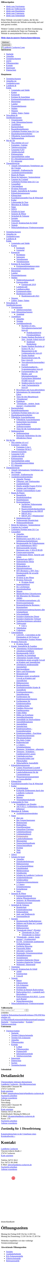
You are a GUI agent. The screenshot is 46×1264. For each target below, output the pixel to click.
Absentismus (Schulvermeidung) (29, 648)
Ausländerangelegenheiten (22, 172)
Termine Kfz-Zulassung (20, 1038)
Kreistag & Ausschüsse (20, 97)
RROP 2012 (26, 513)
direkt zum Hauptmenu (15, 11)
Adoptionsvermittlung (25, 651)
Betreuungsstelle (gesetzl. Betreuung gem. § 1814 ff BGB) (29, 549)
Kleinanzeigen (17, 154)
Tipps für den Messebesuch (27, 397)
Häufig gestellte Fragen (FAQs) (29, 486)
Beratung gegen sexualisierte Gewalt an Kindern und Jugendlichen (27, 678)
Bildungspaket (22, 925)
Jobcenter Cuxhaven (24, 951)
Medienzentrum (22, 871)
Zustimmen (6, 45)
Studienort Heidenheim (31, 343)
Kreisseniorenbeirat (24, 896)
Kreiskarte (20, 248)
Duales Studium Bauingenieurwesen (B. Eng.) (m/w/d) (31, 357)
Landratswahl (21, 287)
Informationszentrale (24, 1054)
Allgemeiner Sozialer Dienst (27, 658)
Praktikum (20, 401)
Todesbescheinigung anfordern (28, 621)
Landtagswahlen (23, 289)
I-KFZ (8, 61)
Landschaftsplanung (24, 838)
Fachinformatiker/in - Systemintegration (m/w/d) (32, 368)
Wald (18, 852)
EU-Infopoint (16, 161)
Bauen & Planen (18, 175)
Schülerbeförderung (24, 877)
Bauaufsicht (21, 495)
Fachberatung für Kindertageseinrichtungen (26, 698)
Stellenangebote (17, 138)
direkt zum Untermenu (15, 13)
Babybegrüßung (22, 669)
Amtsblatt (20, 314)
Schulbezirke (21, 873)
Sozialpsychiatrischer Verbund (28, 619)
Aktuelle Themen (23, 479)
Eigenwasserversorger (25, 552)
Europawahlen (22, 282)
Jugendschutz (21, 726)
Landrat (14, 104)
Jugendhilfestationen (24, 722)
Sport (18, 891)
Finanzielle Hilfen (23, 948)
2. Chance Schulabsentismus (23, 885)
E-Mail (19, 1047)
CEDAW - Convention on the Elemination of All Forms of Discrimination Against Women (29, 637)
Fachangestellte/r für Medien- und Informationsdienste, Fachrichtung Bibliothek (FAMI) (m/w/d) (31, 376)
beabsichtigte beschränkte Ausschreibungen (26, 423)
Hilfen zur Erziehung (24, 715)
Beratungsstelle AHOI (25, 653)
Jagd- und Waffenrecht (25, 914)
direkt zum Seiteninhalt (15, 16)
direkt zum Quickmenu (15, 6)
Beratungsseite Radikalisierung (28, 921)
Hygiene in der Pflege (25, 577)
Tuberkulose (21, 628)
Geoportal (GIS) (17, 150)
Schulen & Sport (18, 211)
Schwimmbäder (22, 614)
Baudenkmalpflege (24, 497)
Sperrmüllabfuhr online (20, 156)
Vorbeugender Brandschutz (27, 520)
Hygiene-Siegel (27, 582)
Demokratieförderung (25, 861)
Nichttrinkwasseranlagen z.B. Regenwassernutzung (28, 601)
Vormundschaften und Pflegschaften (25, 759)
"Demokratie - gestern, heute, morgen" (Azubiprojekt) (28, 404)
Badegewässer (22, 536)
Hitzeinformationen (24, 568)
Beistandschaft (22, 674)
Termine (19, 321)
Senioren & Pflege (18, 214)
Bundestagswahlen (24, 294)
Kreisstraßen (21, 987)
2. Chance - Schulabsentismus (23, 746)
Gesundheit (15, 184)
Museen (19, 797)
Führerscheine (22, 983)
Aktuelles (10, 56)
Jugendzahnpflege (23, 589)
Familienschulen (23, 706)
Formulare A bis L (23, 447)
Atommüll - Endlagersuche (22, 170)
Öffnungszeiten (12, 63)
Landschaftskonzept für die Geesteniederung (27, 773)
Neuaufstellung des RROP (32, 511)
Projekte (19, 848)
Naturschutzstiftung (24, 845)
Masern (19, 591)
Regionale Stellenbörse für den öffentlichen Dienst (28, 437)
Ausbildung (16, 124)
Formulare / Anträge (19, 145)
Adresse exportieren (9, 1098)
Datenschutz (11, 70)
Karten (14, 92)
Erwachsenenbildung (24, 866)
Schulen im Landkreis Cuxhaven (29, 875)
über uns (19, 818)
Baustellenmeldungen (20, 129)
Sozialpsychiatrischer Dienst (27, 616)
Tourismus (15, 221)
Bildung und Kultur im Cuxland (29, 923)
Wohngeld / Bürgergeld (25, 964)
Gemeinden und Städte (20, 90)
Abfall (18, 971)
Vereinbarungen (22, 262)
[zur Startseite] (13, 47)
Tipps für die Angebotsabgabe (28, 429)
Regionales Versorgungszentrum (29, 953)
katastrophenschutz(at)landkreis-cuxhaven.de (26, 1093)
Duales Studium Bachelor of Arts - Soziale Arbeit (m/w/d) (33, 338)
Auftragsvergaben (23, 426)
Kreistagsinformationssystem (22, 99)
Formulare (40, 1020)
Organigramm (16, 120)
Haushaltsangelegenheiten (21, 134)
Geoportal (20, 250)
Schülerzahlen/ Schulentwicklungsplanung (27, 881)
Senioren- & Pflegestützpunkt (28, 900)
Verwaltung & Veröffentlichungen (14, 116)
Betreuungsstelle (12, 1261)
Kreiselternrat (21, 889)
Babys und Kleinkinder (25, 671)
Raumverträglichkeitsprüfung (33, 509)
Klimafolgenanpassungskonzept (29, 770)
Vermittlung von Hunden (26, 804)
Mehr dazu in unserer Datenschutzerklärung (20, 38)
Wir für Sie (10, 140)
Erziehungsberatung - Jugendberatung (25, 693)
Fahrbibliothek (22, 788)
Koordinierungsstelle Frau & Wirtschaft (27, 198)
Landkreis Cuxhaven (9, 1149)
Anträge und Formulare (25, 488)
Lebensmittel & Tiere (19, 202)
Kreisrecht (15, 95)
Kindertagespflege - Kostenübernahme (24, 730)
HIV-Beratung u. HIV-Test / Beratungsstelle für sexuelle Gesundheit (27, 573)
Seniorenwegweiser (24, 903)
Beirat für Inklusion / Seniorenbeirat (25, 177)
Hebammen (21, 564)
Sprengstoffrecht (23, 916)
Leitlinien (20, 795)
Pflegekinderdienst (23, 738)
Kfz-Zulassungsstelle (14, 1256)
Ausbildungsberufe (24, 323)
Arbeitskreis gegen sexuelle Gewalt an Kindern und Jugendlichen (30, 661)
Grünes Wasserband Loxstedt (28, 768)
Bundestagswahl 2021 (30, 296)
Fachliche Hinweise (24, 946)
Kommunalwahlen (23, 291)
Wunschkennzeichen (24, 1001)
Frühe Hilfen (21, 713)
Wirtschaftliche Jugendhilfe (27, 763)
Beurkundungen (22, 685)
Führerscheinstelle (13, 1258)
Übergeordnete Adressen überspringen (16, 1082)
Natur (13, 207)
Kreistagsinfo (18, 1020)
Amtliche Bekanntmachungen (13, 1015)
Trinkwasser (21, 623)
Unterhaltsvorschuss (24, 756)
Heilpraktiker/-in (23, 566)
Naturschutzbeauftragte (25, 843)
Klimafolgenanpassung (20, 193)
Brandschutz (21, 907)
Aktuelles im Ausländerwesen (13, 82)
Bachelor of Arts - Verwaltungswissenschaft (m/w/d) (31, 328)
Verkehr (14, 225)
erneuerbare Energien (25, 829)
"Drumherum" (22, 399)
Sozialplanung (22, 958)
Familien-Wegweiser (24, 708)
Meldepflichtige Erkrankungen (28, 594)
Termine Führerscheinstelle (22, 1035)
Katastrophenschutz (24, 909)
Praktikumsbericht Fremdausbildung (34, 333)
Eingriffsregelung (23, 827)
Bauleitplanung (22, 500)
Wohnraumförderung (24, 523)
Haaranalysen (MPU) (25, 559)
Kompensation (22, 836)
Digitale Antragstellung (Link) (28, 490)
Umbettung (20, 630)
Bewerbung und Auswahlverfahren (30, 390)
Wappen (14, 111)
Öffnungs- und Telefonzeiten (28, 481)
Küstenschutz (21, 974)
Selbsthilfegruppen (23, 955)
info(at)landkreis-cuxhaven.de (20, 1165)
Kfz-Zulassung (22, 985)
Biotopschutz (21, 822)
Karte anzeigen (7, 1091)
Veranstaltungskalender (25, 800)
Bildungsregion (22, 683)
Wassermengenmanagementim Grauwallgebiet (27, 778)
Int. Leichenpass (23, 587)
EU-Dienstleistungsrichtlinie (22, 159)
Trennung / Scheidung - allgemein (30, 749)
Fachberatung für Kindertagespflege (23, 702)
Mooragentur (21, 841)
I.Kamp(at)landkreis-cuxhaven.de (21, 1116)
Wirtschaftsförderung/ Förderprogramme (27, 227)
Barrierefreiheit (17, 127)
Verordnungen (22, 259)
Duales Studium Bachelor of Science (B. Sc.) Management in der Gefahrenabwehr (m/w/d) (32, 349)
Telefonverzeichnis (18, 147)
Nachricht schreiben (9, 1096)
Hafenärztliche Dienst (25, 561)
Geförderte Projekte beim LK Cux (25, 131)
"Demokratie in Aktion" (31, 935)
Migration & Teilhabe (20, 205)
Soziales (14, 218)
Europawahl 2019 (28, 284)
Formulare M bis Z (24, 449)
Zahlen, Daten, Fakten (20, 113)
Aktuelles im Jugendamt (26, 655)
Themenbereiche (13, 163)
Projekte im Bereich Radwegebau (29, 990)
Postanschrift (21, 1051)
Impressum (10, 68)
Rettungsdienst (22, 912)
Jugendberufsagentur (24, 717)
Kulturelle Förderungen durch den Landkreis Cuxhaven (30, 791)
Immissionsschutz (23, 518)
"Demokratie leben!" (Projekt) (28, 930)
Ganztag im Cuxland (19, 179)
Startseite (9, 54)
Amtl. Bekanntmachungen (21, 122)
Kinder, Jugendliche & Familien (24, 191)
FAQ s (24, 626)
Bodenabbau (21, 825)
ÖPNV (14, 209)
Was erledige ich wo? (19, 143)
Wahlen (14, 108)
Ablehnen (5, 42)
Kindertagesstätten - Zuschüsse (28, 733)
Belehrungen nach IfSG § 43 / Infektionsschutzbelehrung (28, 540)
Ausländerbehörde (13, 1254)
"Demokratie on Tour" (30, 932)
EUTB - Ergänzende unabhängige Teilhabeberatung (30, 943)
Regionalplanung (23, 502)
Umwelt (19, 976)
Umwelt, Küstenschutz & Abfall (24, 223)
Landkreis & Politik (11, 86)
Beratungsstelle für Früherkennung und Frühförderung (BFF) (30, 544)
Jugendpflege (21, 724)
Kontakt (9, 65)
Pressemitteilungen (18, 106)
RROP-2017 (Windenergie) (32, 516)
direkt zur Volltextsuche (15, 9)
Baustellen (8, 1020)
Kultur (13, 200)
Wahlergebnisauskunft (25, 280)
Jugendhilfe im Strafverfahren (28, 719)
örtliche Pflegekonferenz (26, 898)
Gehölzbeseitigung (23, 832)
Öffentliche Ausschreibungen (23, 136)
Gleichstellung (17, 186)
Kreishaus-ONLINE (33, 1015)
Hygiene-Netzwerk (19, 188)
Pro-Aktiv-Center (23, 740)
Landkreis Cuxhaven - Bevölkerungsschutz (18, 1084)
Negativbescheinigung (25, 735)
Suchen (14, 1063)
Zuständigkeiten (22, 484)
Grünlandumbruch (23, 834)
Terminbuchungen (13, 58)
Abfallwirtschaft (17, 152)
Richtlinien (20, 255)
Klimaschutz (16, 195)
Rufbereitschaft (22, 742)
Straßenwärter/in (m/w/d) (31, 383)
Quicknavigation (17, 1022)
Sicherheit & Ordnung (20, 216)
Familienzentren (22, 710)
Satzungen (20, 257)
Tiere (18, 850)
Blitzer (19, 980)
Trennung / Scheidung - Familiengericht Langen (26, 752)
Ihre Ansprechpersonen (25, 820)
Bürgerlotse (16, 101)
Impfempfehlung (23, 584)
